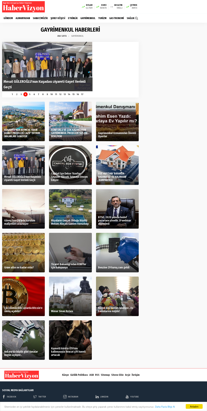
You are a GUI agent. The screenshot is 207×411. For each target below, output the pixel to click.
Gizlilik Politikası (79, 374)
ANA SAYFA (62, 36)
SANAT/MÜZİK (40, 18)
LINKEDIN (104, 396)
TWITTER (42, 396)
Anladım (194, 406)
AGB (91, 374)
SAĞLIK (130, 18)
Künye (65, 374)
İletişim (136, 374)
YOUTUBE (134, 396)
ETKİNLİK (73, 18)
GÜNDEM (8, 18)
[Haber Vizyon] (23, 6)
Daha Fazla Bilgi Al (165, 406)
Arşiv (127, 374)
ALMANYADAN (23, 18)
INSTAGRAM (73, 396)
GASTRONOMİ (116, 18)
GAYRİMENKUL (87, 18)
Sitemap (105, 374)
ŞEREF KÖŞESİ (58, 18)
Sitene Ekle (117, 374)
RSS (97, 374)
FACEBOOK (11, 396)
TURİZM (102, 18)
